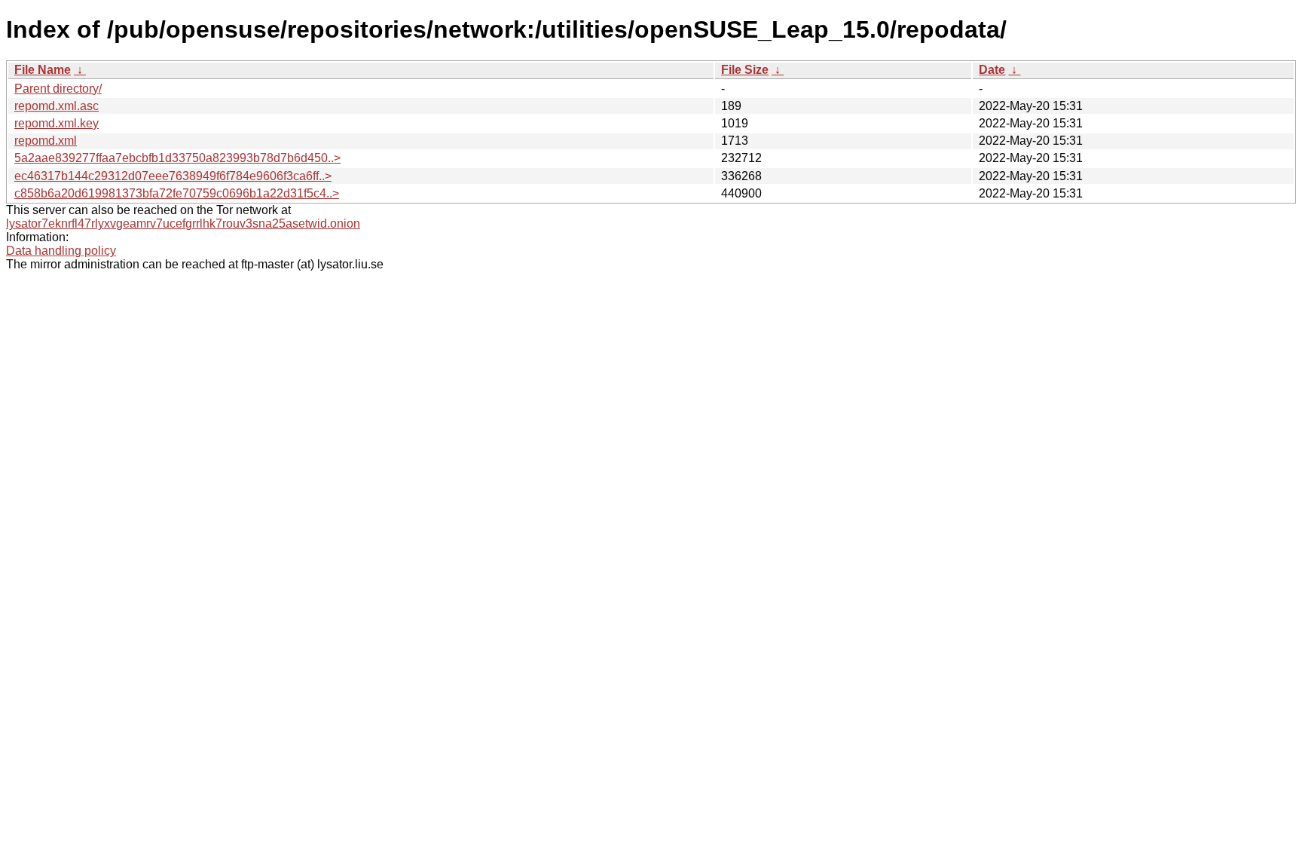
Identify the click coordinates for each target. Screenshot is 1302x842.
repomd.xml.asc (56, 106)
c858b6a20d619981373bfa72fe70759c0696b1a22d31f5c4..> (176, 193)
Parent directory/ (58, 88)
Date (992, 69)
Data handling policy (61, 250)
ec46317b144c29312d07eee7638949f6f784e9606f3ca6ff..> (173, 176)
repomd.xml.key (56, 123)
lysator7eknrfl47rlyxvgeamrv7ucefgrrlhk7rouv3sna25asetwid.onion (183, 223)
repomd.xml (45, 140)
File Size (745, 69)
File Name (42, 69)
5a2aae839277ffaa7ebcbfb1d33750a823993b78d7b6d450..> (177, 158)
